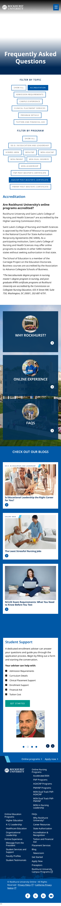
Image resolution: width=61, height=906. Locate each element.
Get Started (37, 857)
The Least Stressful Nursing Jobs (23, 551)
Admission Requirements (30, 94)
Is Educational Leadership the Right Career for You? (29, 499)
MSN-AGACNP (47, 152)
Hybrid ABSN (12, 152)
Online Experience (13, 839)
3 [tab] (32, 747)
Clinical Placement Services (30, 108)
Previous (48, 746)
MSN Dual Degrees (39, 159)
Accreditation (38, 87)
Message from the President (15, 844)
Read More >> (6, 505)
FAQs (34, 814)
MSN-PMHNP (16, 159)
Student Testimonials (16, 860)
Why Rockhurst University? (40, 819)
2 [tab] (28, 747)
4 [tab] (36, 747)
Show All (19, 87)
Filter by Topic (30, 79)
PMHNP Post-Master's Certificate (30, 186)
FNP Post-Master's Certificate (29, 173)
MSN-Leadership (29, 166)
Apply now (50, 759)
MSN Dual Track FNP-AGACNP (43, 793)
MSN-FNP (29, 152)
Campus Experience (29, 101)
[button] (17, 703)
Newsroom (38, 853)
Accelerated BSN (41, 775)
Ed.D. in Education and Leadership (30, 145)
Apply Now (37, 861)
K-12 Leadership (14, 824)
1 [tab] (24, 747)
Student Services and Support (16, 850)
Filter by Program (30, 130)
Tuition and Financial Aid (43, 840)
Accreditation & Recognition (40, 833)
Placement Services (41, 845)
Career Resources (41, 824)
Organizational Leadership (13, 833)
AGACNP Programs (42, 783)
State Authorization (42, 828)
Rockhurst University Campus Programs (42, 870)
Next (52, 746)
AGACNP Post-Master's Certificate (30, 180)
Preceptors (37, 865)
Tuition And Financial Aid (30, 122)
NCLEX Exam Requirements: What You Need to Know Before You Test (29, 603)
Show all (30, 138)
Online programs (31, 759)
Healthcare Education (16, 828)
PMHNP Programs (42, 787)
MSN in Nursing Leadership (41, 806)
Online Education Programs (13, 815)
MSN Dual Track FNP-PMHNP (43, 799)
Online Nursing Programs (39, 770)
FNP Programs (40, 779)
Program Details (30, 115)
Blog (34, 849)
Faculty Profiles (13, 856)
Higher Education (14, 820)
